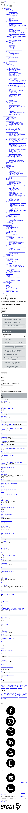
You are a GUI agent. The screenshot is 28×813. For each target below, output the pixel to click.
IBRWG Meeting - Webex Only (7, 571)
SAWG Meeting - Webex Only (7, 424)
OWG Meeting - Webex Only (7, 650)
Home (4, 293)
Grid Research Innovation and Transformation (16, 36)
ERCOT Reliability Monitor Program (14, 50)
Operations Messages (13, 72)
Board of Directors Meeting (6, 514)
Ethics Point (3, 693)
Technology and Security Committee (16, 124)
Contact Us (8, 59)
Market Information (7, 225)
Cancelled (9, 376)
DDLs (10, 110)
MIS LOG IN (3, 1)
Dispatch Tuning (4, 500)
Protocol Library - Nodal (14, 172)
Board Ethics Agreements (14, 30)
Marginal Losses (12, 231)
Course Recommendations (14, 105)
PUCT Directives (9, 179)
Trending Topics (12, 46)
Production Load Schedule (14, 271)
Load (7, 264)
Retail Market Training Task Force (16, 133)
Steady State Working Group (15, 154)
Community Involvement (14, 13)
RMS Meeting (4, 437)
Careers (7, 51)
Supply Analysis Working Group (16, 160)
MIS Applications (10, 694)
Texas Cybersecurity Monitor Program (17, 83)
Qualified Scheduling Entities (15, 94)
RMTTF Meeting (4, 578)
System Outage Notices (14, 75)
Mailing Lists (24, 782)
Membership (11, 18)
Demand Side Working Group (15, 159)
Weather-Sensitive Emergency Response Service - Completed (17, 211)
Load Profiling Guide (13, 188)
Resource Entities (12, 96)
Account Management (13, 65)
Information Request (13, 61)
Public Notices (12, 74)
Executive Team (12, 16)
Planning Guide (12, 192)
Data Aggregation (10, 245)
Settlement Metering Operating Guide (17, 195)
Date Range (4, 369)
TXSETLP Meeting (5, 624)
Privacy (6, 801)
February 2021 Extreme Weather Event (17, 32)
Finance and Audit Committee (15, 122)
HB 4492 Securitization (11, 21)
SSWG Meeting (4, 401)
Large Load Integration (14, 95)
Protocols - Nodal (10, 170)
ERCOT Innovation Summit (15, 40)
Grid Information (7, 256)
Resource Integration (13, 97)
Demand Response (13, 78)
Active (3, 376)
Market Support (12, 67)
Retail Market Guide (13, 194)
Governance (8, 14)
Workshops (8, 165)
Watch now (3, 311)
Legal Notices (12, 31)
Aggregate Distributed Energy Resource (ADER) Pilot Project (17, 203)
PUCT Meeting (4, 474)
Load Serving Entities (13, 92)
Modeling (8, 281)
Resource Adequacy (10, 272)
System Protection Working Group (16, 152)
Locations (8, 58)
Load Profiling (9, 236)
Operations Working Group (14, 147)
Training (8, 102)
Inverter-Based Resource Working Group (17, 143)
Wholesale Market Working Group (16, 161)
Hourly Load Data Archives (15, 265)
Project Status (18, 693)
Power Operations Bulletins (15, 73)
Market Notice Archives (14, 70)
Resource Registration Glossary (15, 193)
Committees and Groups (8, 116)
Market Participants (10, 166)
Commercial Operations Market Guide (17, 185)
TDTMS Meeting (4, 601)
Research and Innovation (14, 39)
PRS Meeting (3, 541)
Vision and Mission (13, 12)
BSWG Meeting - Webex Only (7, 638)
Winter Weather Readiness (14, 277)
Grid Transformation (13, 37)
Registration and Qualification (12, 85)
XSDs (10, 113)
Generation (8, 260)
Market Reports (9, 255)
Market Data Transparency (11, 108)
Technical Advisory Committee (12, 125)
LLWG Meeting (4, 563)
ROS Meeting (4, 444)
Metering (8, 239)
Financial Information (13, 20)
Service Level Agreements (11, 101)
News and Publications (11, 41)
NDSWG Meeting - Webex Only (8, 533)
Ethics (10, 19)
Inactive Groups (9, 162)
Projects (7, 84)
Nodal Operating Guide (14, 189)
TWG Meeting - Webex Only (7, 667)
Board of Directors (13, 15)
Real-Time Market (10, 230)
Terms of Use (22, 796)
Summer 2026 (12, 48)
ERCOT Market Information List (8, 695)
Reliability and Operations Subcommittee (15, 139)
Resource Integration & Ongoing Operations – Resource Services (13, 696)
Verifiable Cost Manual (14, 199)
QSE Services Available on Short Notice (17, 80)
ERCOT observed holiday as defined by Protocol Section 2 (13, 448)
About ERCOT (6, 8)
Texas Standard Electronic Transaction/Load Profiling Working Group (18, 137)
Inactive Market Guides (14, 200)
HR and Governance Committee (16, 123)
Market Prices (9, 232)
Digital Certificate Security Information (17, 112)
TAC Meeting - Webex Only (7, 408)
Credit (10, 89)
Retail (7, 233)
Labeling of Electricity (13, 234)
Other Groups (9, 163)
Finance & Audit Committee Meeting (8, 489)
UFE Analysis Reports (13, 253)
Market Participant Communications (13, 69)
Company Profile (9, 10)
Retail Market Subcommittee (12, 132)
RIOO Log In (9, 287)
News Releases (12, 45)
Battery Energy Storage (14, 223)
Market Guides (9, 184)
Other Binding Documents (11, 217)
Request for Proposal (13, 57)
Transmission (9, 270)
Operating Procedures (13, 190)
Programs (8, 76)
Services (5, 62)
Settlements (8, 254)
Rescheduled (16, 376)
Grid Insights (11, 47)
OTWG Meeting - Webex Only (7, 455)
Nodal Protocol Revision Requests (16, 173)
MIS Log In (8, 286)
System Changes (9, 212)
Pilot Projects (9, 201)
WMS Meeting (4, 441)
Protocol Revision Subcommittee (13, 129)
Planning (8, 275)
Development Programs (14, 53)
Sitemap (2, 801)
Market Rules (6, 167)
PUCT (7, 119)
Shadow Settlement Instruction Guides (17, 252)
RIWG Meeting (4, 416)
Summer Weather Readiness (15, 279)
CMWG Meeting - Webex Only (7, 507)
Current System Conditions (12, 259)
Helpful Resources (13, 43)
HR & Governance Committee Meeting (9, 483)
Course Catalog (12, 103)
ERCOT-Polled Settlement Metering (16, 242)
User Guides (11, 111)
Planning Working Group (14, 151)
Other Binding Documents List (15, 219)
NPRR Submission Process (14, 174)
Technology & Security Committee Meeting (10, 494)
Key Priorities (9, 222)
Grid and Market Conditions (12, 291)
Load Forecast (12, 269)
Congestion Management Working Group (18, 157)
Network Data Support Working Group (17, 145)
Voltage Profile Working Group (15, 155)
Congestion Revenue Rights (12, 227)
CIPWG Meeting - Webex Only (7, 467)
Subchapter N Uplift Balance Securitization (18, 25)
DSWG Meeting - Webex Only (7, 594)
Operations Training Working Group (16, 146)
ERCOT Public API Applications (16, 114)
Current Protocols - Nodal (14, 171)
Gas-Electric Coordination (14, 280)
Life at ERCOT (12, 52)
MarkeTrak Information (14, 68)
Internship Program (13, 54)
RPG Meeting (4, 617)
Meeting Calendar (10, 118)
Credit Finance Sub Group (14, 128)
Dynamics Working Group (14, 141)
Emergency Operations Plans (15, 183)
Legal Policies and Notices (11, 26)
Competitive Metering (13, 241)
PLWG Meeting (4, 631)
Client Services (9, 64)
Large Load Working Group (15, 127)
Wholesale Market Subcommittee (13, 156)
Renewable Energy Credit (14, 81)
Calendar (20, 688)
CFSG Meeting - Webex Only (7, 644)
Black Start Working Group (15, 140)
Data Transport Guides (13, 187)
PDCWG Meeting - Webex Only (8, 555)
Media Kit (11, 42)
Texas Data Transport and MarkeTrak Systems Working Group (17, 135)
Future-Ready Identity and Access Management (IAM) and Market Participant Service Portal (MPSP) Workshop (13, 609)
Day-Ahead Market (10, 228)
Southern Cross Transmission (15, 182)
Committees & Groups (16, 685)
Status (2, 380)
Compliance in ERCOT (11, 215)
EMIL (7, 285)
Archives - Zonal (9, 178)
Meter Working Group (13, 144)
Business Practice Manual (11, 216)
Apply (2, 377)
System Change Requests (14, 214)
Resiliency (8, 276)
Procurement (8, 56)
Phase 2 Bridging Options (14, 181)
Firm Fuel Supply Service (14, 79)
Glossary (7, 688)
